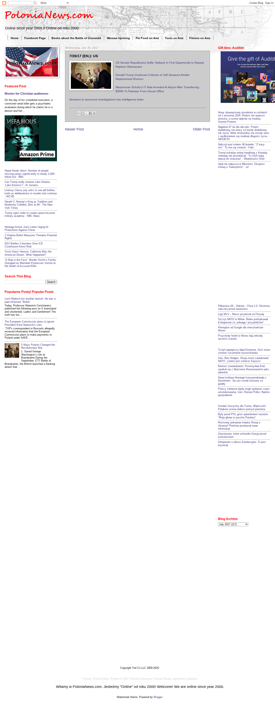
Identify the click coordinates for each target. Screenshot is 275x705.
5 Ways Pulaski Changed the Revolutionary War (38, 346)
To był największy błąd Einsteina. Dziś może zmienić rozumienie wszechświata (244, 351)
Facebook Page (35, 38)
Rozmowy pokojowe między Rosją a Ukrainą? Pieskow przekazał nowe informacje (239, 425)
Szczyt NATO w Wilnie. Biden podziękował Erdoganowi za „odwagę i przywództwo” (243, 321)
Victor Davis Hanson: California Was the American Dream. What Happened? (28, 253)
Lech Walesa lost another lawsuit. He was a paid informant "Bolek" (30, 300)
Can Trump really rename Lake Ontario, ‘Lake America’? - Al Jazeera (28, 183)
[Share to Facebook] (90, 113)
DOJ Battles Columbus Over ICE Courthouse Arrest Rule (24, 245)
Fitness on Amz (199, 38)
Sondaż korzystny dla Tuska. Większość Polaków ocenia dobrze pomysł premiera (242, 407)
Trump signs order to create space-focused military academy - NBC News (30, 214)
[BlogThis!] (83, 113)
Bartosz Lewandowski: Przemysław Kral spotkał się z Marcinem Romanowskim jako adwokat (243, 369)
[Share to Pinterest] (94, 113)
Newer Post (74, 129)
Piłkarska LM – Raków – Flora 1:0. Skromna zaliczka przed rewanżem (244, 307)
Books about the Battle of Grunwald (76, 38)
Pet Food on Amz (147, 38)
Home (15, 38)
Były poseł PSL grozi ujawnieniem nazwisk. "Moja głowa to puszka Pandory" (243, 416)
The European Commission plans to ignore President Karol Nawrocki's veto (29, 323)
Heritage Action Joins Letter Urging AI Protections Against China (26, 228)
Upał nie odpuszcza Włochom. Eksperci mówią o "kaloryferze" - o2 (241, 165)
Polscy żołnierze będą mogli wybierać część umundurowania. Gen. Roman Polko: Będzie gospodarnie (244, 392)
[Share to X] (87, 113)
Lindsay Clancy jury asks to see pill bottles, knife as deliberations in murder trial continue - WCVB (31, 193)
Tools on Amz (174, 38)
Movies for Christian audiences (26, 93)
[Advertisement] (246, 236)
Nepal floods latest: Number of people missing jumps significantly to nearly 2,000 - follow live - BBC (30, 173)
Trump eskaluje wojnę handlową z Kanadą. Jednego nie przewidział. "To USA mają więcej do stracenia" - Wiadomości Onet (243, 155)
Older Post (201, 129)
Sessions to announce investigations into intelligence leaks (106, 99)
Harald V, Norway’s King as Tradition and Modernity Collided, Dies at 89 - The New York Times (28, 204)
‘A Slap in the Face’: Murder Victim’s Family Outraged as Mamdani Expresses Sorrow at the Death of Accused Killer (30, 263)
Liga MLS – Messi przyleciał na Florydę (241, 314)
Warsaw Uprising (118, 38)
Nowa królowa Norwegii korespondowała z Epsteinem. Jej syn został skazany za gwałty (242, 380)
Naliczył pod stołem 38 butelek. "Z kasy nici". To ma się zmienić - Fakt (241, 146)
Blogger (158, 697)
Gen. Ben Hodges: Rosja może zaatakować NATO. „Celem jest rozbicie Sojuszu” (243, 360)
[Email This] (79, 113)
